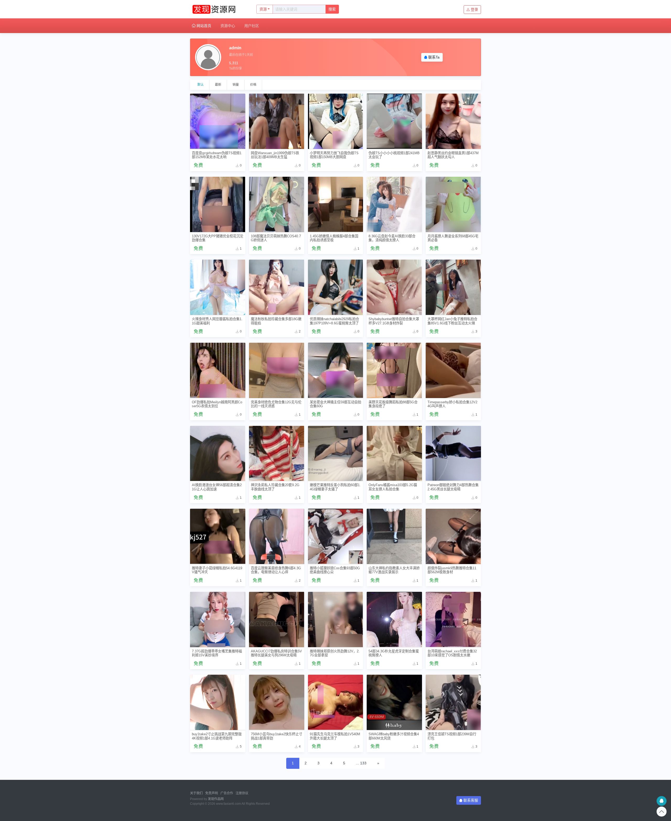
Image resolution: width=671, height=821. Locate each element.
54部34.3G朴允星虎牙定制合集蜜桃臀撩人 (394, 653)
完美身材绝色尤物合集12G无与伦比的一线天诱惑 (276, 404)
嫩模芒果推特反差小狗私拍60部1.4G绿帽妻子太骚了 (335, 487)
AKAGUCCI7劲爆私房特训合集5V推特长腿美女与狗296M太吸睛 (276, 653)
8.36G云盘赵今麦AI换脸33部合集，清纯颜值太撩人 (392, 238)
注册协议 (242, 793)
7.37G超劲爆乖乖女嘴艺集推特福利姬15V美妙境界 (217, 653)
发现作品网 (216, 799)
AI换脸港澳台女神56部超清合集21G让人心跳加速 (217, 487)
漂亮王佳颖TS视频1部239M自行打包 (452, 736)
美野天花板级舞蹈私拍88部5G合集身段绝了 (393, 404)
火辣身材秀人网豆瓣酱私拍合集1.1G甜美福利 (217, 321)
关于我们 (196, 793)
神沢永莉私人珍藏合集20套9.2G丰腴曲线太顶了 (275, 487)
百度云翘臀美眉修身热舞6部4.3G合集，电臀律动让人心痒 (276, 570)
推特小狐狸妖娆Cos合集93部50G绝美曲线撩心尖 (335, 570)
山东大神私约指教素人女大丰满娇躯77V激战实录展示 (394, 570)
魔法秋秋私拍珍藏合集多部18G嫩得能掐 (276, 321)
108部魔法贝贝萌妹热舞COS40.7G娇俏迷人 (276, 238)
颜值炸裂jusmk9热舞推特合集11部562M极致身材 (452, 570)
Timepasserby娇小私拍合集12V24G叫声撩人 (452, 404)
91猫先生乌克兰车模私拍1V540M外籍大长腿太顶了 (335, 736)
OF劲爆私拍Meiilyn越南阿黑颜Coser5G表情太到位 (217, 404)
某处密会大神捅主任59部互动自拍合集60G (335, 404)
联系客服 (470, 800)
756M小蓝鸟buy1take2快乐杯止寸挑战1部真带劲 (276, 736)
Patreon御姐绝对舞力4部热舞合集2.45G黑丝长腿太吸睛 (453, 487)
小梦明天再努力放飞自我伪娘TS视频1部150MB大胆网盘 (334, 155)
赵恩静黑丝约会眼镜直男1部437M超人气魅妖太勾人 (453, 155)
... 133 (361, 763)
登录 (474, 9)
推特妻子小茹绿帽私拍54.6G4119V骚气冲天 (217, 570)
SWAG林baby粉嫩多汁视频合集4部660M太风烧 (394, 736)
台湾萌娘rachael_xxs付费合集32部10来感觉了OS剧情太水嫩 (452, 653)
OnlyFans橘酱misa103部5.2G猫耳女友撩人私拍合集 (393, 487)
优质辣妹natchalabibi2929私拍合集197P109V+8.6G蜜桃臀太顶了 (334, 321)
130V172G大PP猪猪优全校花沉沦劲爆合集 (217, 238)
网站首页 (203, 26)
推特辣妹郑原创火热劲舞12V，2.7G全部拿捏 (335, 653)
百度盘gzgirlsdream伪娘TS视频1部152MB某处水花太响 (216, 155)
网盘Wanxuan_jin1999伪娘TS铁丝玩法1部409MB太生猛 (275, 155)
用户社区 (251, 26)
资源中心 (227, 26)
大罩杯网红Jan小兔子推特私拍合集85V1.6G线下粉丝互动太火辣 (452, 321)
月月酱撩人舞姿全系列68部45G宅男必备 (453, 238)
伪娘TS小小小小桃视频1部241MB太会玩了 (394, 155)
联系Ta (433, 57)
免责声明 (211, 793)
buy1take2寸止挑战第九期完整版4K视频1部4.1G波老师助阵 (217, 736)
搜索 (332, 9)
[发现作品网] (217, 9)
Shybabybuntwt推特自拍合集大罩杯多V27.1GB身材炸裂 (394, 321)
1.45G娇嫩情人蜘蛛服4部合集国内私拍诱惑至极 (334, 238)
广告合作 (226, 793)
